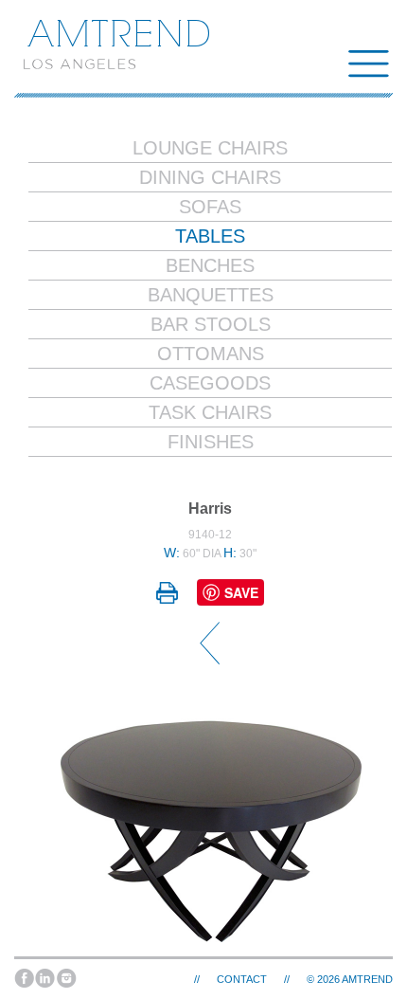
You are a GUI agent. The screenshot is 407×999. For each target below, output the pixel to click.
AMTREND (367, 979)
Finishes (211, 441)
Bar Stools (210, 324)
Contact (242, 979)
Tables (210, 236)
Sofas (210, 206)
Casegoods (210, 382)
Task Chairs (210, 412)
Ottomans (210, 353)
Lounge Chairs (210, 147)
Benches (210, 265)
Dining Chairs (210, 177)
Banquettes (211, 294)
